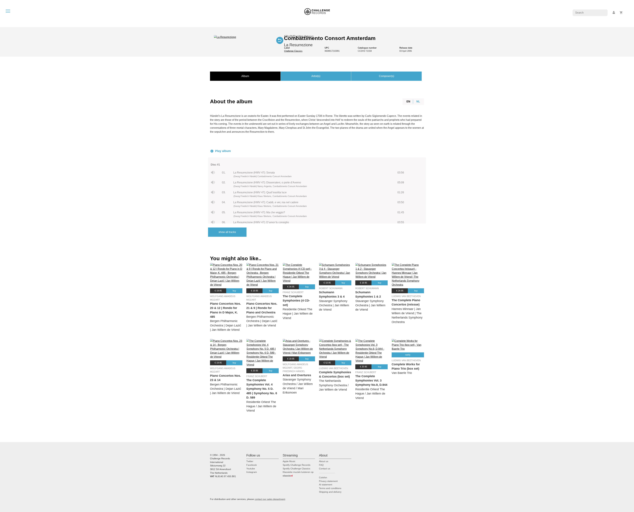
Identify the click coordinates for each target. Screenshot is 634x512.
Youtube (250, 468)
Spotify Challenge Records (296, 465)
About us (323, 461)
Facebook (251, 465)
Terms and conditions (330, 488)
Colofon (323, 477)
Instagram (251, 472)
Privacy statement (328, 481)
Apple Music (289, 461)
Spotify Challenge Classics (296, 468)
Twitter (249, 461)
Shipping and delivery (330, 492)
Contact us (324, 468)
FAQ (321, 465)
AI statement (325, 484)
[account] (614, 12)
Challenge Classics (293, 51)
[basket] (621, 12)
